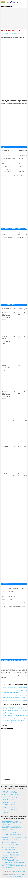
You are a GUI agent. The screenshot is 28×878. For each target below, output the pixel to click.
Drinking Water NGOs (8, 837)
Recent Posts (7, 779)
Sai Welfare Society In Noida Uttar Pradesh (13, 722)
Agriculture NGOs (16, 827)
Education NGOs (18, 855)
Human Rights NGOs (20, 837)
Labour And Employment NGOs (10, 844)
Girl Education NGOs (7, 846)
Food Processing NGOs (8, 850)
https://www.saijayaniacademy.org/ (17, 602)
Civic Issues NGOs (7, 862)
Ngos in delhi (5, 794)
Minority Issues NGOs (8, 864)
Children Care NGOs (18, 862)
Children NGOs (6, 824)
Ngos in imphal (5, 796)
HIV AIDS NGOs (5, 827)
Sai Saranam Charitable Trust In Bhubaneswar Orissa (15, 718)
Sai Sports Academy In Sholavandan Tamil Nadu (14, 712)
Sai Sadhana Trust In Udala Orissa (11, 717)
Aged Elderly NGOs (7, 855)
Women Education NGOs (8, 857)
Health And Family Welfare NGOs (11, 822)
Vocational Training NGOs (9, 839)
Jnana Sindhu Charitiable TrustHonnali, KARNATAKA (15, 690)
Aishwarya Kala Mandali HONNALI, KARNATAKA (14, 697)
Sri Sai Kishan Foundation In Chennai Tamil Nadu (14, 720)
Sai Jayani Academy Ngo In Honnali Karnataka (12, 37)
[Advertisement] (14, 18)
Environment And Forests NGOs (11, 826)
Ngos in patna (14, 794)
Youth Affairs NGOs (7, 867)
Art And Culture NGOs (8, 829)
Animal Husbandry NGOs (8, 859)
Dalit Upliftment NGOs (8, 849)
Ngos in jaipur (14, 806)
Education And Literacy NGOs (10, 821)
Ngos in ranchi (14, 811)
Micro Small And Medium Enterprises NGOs (14, 865)
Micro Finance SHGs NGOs (9, 842)
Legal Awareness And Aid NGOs (10, 841)
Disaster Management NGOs (10, 847)
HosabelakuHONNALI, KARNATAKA (11, 692)
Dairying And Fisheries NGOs (10, 860)
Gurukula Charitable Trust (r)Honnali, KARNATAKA (14, 699)
